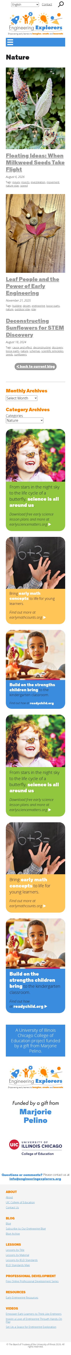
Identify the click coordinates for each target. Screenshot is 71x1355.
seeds (9, 354)
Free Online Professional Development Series (32, 1281)
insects (25, 182)
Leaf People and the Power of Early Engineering (32, 286)
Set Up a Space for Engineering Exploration (31, 1327)
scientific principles (52, 351)
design (26, 306)
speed (24, 185)
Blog (8, 1223)
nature (9, 309)
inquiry (16, 182)
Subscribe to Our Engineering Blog (26, 1228)
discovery (57, 347)
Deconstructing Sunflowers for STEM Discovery (35, 328)
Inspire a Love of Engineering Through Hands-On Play (34, 1320)
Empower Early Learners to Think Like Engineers (34, 1314)
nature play (12, 185)
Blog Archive (13, 1233)
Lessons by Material (17, 1255)
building (16, 306)
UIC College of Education (20, 1202)
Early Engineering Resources (22, 1297)
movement (53, 182)
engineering (38, 306)
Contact (47, 4)
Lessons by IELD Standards (22, 1260)
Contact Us (12, 1207)
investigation (38, 182)
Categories (14, 416)
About (9, 1197)
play (33, 309)
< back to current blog (35, 366)
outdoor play (22, 309)
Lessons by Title (15, 1250)
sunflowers (20, 354)
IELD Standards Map (18, 1265)
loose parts (53, 306)
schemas (34, 351)
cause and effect (22, 347)
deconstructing (42, 347)
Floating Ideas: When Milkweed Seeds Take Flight (35, 163)
